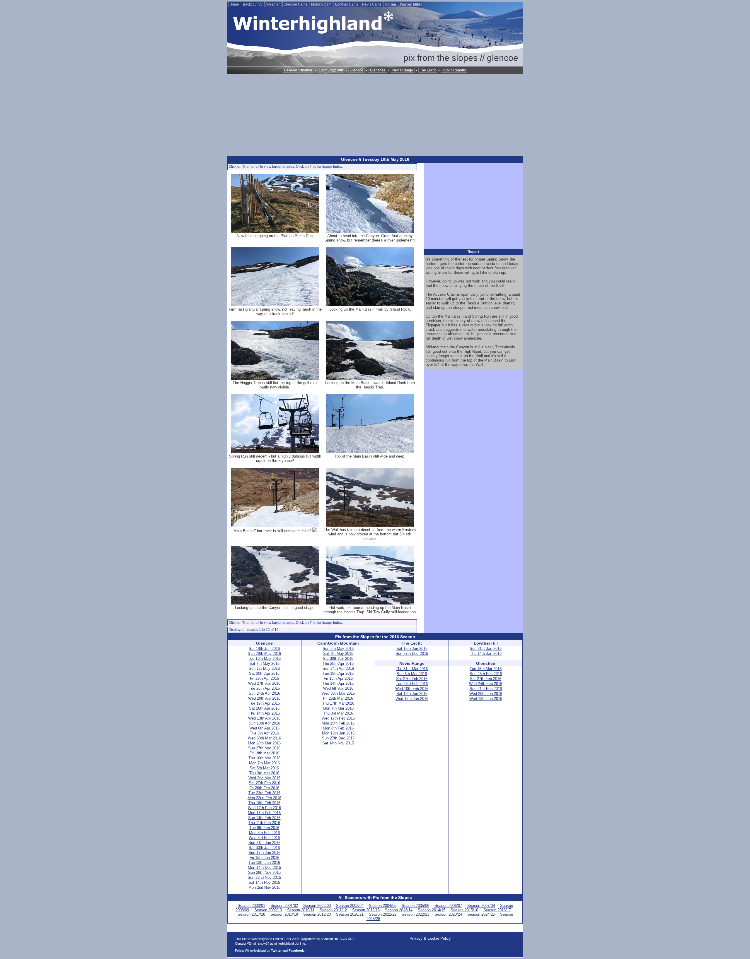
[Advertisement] (375, 115)
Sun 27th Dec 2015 (338, 738)
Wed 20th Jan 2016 (485, 693)
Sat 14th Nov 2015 (264, 882)
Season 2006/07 (448, 905)
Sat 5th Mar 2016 (264, 768)
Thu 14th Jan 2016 (486, 653)
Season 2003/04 (350, 905)
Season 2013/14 (398, 910)
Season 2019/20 (317, 914)
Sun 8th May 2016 (338, 648)
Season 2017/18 (251, 914)
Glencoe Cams (296, 4)
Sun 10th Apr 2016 (264, 723)
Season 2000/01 (251, 905)
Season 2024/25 (481, 914)
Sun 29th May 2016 (264, 653)
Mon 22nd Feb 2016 (264, 798)
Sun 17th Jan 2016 (264, 852)
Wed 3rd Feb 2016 (264, 837)
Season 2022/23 (415, 914)
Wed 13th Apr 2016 (264, 718)
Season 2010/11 (300, 910)
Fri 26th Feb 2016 (264, 788)
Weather (273, 4)
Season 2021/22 (382, 914)
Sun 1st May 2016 (264, 668)
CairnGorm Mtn (331, 70)
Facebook (296, 950)
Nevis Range (402, 70)
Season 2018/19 (284, 914)
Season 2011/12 (333, 910)
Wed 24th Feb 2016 (485, 683)
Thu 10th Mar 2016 (264, 758)
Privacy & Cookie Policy (430, 938)
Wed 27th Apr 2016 (264, 683)
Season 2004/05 (382, 905)
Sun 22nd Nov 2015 (264, 877)
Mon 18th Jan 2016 (338, 733)
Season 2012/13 (366, 910)
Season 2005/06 (415, 905)
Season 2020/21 (350, 914)
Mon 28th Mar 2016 (264, 743)
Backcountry (253, 4)
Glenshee (378, 70)
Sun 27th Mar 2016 (264, 748)
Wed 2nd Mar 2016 (264, 778)
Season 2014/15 (431, 910)
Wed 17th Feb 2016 (264, 808)
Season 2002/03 (317, 905)
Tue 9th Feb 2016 (264, 828)
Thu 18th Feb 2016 (264, 803)
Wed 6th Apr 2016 (264, 728)
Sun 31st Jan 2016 (264, 842)
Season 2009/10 (268, 910)
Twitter (276, 950)
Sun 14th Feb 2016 (264, 818)
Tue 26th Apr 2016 (264, 688)
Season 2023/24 (448, 914)
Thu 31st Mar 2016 (412, 669)
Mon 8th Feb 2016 (264, 832)
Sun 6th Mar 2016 (412, 674)
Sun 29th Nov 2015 (264, 872)
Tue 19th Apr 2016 (264, 703)
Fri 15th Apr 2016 (338, 678)
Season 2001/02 (284, 905)
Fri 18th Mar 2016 (264, 753)
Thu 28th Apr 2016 (338, 663)
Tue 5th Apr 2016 (264, 733)
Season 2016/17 (497, 910)
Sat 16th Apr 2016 (264, 708)
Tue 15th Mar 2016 (486, 669)
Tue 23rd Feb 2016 (264, 793)
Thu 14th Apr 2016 (264, 713)
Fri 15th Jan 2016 (264, 857)
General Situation (298, 70)
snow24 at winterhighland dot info (281, 943)
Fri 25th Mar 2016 (338, 698)
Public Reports (454, 70)
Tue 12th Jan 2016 (264, 862)
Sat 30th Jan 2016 (264, 847)
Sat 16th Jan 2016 (411, 648)
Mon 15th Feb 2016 (264, 813)
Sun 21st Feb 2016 (486, 688)
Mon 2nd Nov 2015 (264, 887)
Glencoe (356, 70)
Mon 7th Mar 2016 (264, 763)
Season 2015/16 (464, 910)
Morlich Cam (321, 4)
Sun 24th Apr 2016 (264, 693)
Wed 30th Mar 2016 (264, 738)
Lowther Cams (347, 4)
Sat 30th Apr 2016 (264, 673)
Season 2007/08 (481, 905)
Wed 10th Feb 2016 (411, 688)
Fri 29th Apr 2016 (264, 678)
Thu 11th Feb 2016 (264, 823)
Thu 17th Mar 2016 (338, 703)
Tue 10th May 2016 (264, 658)
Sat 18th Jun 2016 (264, 648)
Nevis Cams (372, 4)
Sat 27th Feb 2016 (264, 783)
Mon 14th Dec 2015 (264, 867)
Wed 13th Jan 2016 (412, 698)
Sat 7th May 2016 (264, 663)
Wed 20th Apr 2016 (264, 698)
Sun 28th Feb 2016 (486, 674)
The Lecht (428, 70)
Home (234, 4)
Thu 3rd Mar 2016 (264, 773)
